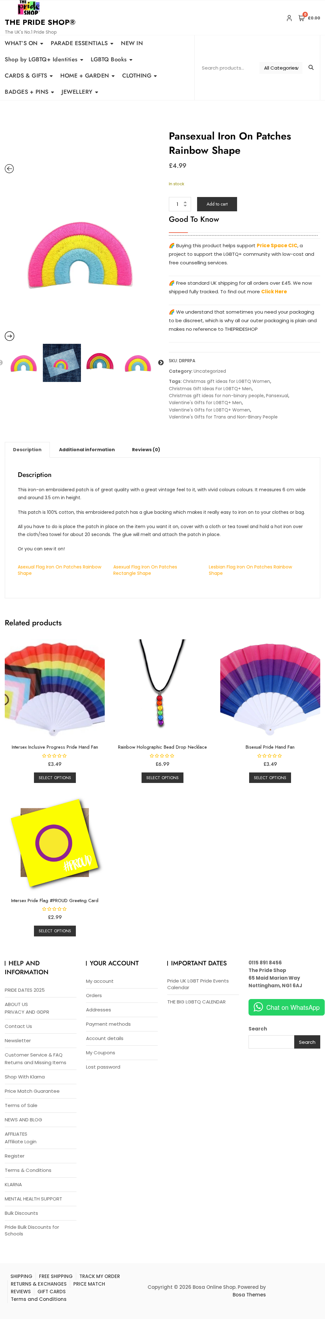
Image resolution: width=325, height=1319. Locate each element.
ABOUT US (16, 1004)
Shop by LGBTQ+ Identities (41, 59)
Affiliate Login (20, 1141)
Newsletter (18, 1040)
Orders (94, 995)
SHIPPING (21, 1276)
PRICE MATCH (89, 1284)
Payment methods (108, 1024)
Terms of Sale (21, 1105)
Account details (104, 1038)
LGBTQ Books (109, 59)
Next (161, 363)
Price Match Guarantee (32, 1091)
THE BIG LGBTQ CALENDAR (196, 1001)
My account (100, 981)
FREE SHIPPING (56, 1276)
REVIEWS (21, 1291)
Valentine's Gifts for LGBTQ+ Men (205, 402)
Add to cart (217, 204)
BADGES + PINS (27, 92)
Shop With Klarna (25, 1076)
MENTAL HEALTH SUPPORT (33, 1198)
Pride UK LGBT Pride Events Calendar (198, 984)
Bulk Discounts (21, 1213)
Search (258, 1028)
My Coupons (100, 1052)
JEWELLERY (77, 92)
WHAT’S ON (21, 43)
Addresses (98, 1009)
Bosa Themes (249, 1294)
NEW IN (132, 43)
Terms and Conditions (39, 1299)
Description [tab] (27, 449)
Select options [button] (55, 778)
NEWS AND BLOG (23, 1119)
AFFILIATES (16, 1134)
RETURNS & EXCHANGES (39, 1284)
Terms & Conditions (28, 1170)
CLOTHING (136, 75)
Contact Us (18, 1026)
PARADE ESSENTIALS (79, 43)
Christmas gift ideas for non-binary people (216, 395)
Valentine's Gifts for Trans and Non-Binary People (223, 417)
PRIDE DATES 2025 (25, 990)
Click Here (274, 291)
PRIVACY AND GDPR (27, 1012)
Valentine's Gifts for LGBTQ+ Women (209, 410)
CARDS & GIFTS (26, 75)
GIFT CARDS (51, 1291)
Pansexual (277, 395)
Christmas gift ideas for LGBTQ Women (226, 381)
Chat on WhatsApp (293, 1007)
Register (14, 1155)
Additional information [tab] (87, 449)
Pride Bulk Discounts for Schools (32, 1230)
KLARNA (13, 1184)
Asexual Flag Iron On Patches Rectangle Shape (145, 570)
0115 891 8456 (265, 962)
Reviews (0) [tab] (146, 449)
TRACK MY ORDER (99, 1276)
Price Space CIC (277, 245)
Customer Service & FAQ (34, 1054)
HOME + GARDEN (84, 75)
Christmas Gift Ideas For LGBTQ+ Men (210, 388)
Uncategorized (210, 371)
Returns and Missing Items (35, 1062)
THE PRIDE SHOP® (40, 22)
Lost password (103, 1067)
